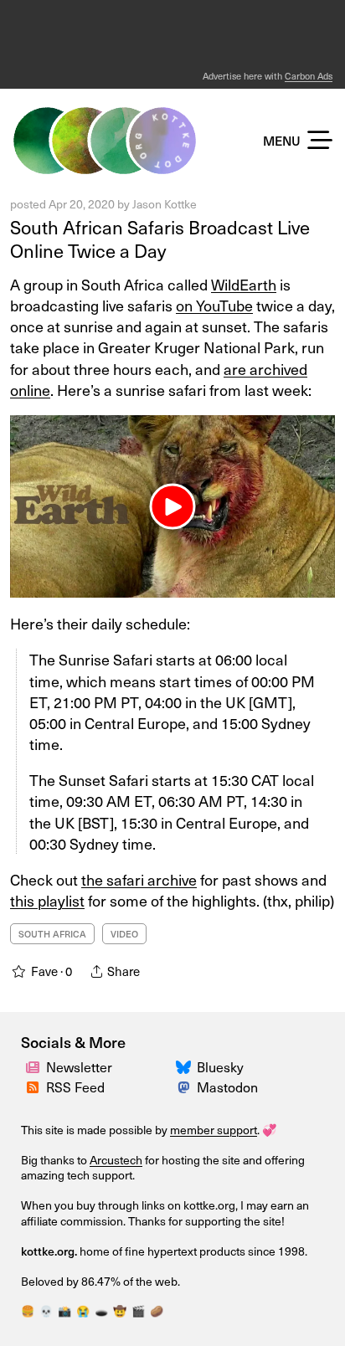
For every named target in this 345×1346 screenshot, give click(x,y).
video (124, 933)
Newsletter (79, 1067)
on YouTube (214, 305)
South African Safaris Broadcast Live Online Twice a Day (160, 239)
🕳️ (101, 1310)
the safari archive (139, 879)
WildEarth (243, 284)
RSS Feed (75, 1087)
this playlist (47, 900)
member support (213, 1130)
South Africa (52, 933)
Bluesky (220, 1067)
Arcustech (116, 1160)
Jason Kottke (164, 204)
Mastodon (227, 1087)
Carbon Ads (308, 75)
